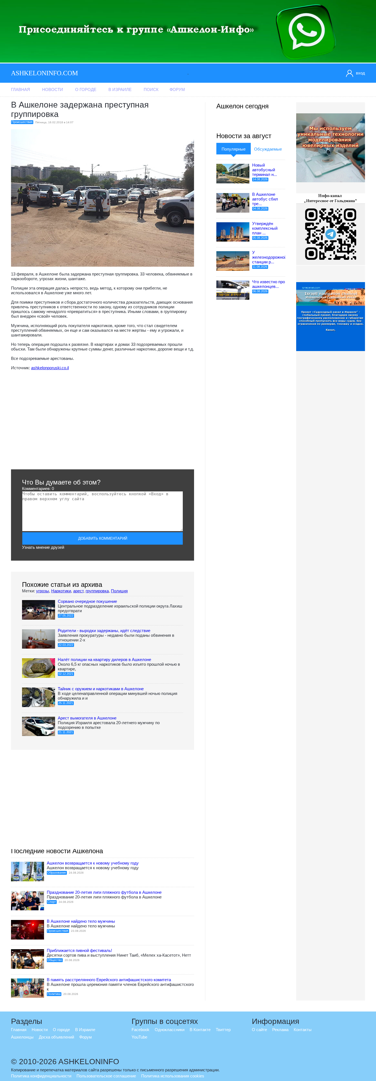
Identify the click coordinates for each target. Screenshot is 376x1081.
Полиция (119, 590)
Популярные (234, 149)
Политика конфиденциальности (41, 1076)
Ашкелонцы (22, 1037)
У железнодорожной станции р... (269, 257)
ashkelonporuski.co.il (50, 367)
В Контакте (200, 1029)
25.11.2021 (65, 703)
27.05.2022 (65, 615)
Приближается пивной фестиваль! (79, 950)
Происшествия (22, 122)
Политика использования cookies (172, 1076)
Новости (52, 89)
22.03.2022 (65, 644)
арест (78, 590)
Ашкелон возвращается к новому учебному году (93, 863)
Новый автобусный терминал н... (264, 170)
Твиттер (223, 1029)
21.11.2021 (65, 732)
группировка (97, 590)
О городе (85, 89)
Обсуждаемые (268, 149)
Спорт (51, 901)
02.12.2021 (65, 673)
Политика (54, 994)
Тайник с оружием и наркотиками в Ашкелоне (101, 688)
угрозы (42, 590)
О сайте (259, 1029)
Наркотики (61, 590)
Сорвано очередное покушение (87, 601)
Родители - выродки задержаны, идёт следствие (104, 630)
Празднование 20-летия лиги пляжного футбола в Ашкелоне (104, 892)
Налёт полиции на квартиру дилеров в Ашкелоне (104, 659)
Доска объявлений (56, 1037)
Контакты (303, 1029)
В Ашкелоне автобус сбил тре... (265, 199)
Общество (54, 960)
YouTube (139, 1037)
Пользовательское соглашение (106, 1076)
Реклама (280, 1029)
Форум (177, 89)
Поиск (151, 89)
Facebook (140, 1029)
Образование (56, 872)
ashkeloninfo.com (44, 73)
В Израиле (120, 89)
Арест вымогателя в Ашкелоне (87, 718)
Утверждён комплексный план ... (264, 228)
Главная (20, 89)
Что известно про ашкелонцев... (268, 284)
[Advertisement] (102, 419)
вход (360, 73)
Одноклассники (169, 1029)
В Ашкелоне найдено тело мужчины (81, 921)
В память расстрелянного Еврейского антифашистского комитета (109, 979)
